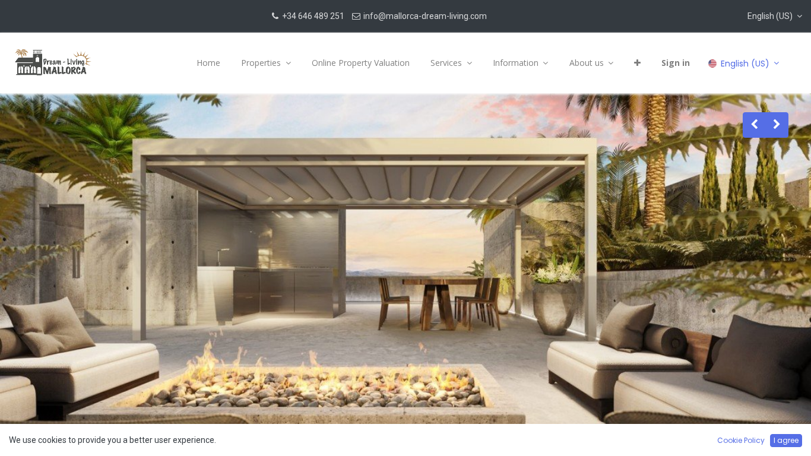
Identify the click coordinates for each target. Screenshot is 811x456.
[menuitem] (208, 63)
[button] (774, 16)
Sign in (675, 62)
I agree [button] (786, 440)
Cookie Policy (741, 440)
